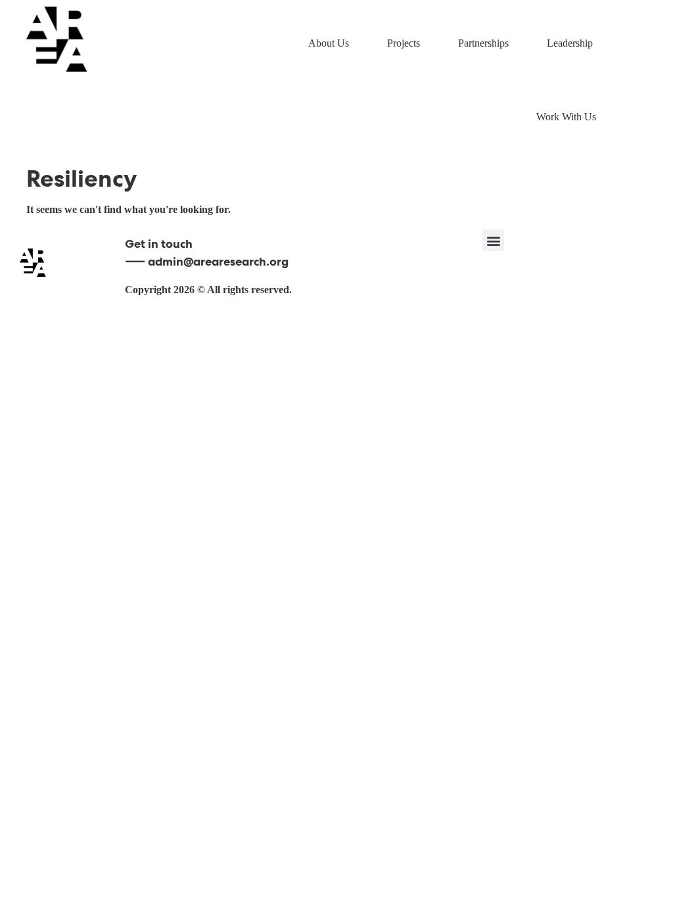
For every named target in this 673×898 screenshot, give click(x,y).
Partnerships (483, 43)
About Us (328, 43)
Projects (403, 43)
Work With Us (566, 116)
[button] (493, 240)
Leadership (570, 43)
